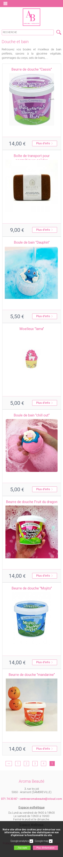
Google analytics (19, 841)
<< (9, 763)
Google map (41, 841)
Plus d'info (43, 143)
